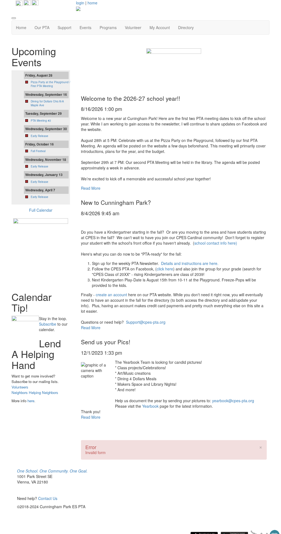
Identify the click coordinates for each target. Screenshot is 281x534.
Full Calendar (40, 210)
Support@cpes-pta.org (145, 322)
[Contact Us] (35, 2)
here (30, 400)
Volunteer (133, 27)
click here (165, 269)
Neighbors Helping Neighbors (35, 392)
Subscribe (47, 324)
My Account (160, 27)
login (80, 2)
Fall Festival (38, 151)
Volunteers (20, 387)
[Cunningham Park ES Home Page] (19, 2)
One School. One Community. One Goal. (52, 471)
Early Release (39, 136)
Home (21, 27)
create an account (111, 294)
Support (64, 27)
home (92, 2)
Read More (90, 188)
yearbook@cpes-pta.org (233, 400)
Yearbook (150, 406)
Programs (108, 27)
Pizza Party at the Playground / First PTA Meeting (50, 84)
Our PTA (42, 27)
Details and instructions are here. (189, 263)
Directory (186, 27)
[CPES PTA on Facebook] (26, 2)
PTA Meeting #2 (41, 120)
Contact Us (47, 498)
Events (85, 27)
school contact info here (215, 243)
